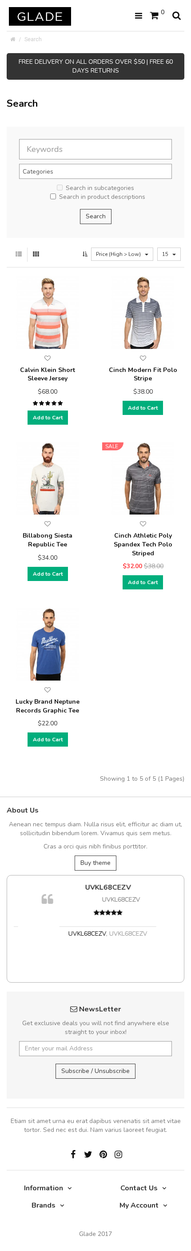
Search (33, 39)
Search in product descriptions (102, 197)
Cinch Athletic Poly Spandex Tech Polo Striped (143, 544)
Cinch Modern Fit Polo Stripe (143, 374)
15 (166, 254)
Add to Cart (48, 417)
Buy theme (95, 863)
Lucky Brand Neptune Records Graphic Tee (48, 706)
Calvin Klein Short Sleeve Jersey (47, 374)
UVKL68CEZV (96, 887)
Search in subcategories (100, 188)
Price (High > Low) (119, 254)
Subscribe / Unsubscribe (95, 1071)
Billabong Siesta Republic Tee (47, 540)
